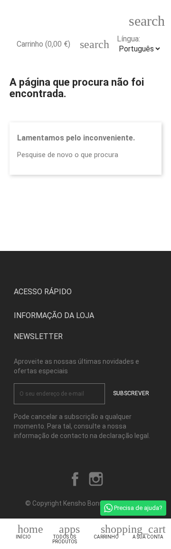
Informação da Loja (54, 315)
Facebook (75, 479)
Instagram (95, 479)
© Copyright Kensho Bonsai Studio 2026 (85, 503)
